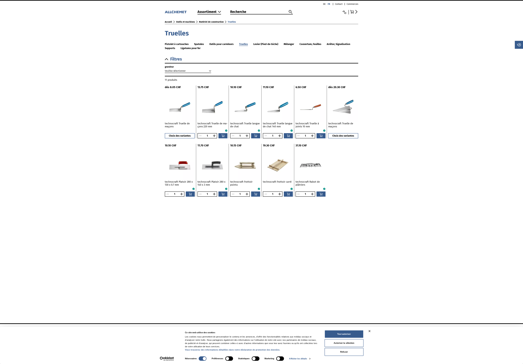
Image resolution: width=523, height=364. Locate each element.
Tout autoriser (344, 334)
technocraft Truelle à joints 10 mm (307, 125)
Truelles (232, 22)
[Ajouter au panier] (222, 135)
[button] (261, 59)
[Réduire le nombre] (200, 135)
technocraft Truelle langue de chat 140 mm (277, 125)
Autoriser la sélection (344, 343)
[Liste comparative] (344, 12)
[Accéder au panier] (354, 12)
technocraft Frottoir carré (277, 181)
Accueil (168, 22)
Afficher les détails (298, 358)
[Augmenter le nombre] (215, 135)
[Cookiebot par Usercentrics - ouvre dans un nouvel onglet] (167, 359)
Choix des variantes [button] (180, 135)
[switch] (229, 358)
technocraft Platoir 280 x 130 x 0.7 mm (179, 183)
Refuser (344, 352)
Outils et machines (185, 22)
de (324, 4)
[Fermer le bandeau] (369, 331)
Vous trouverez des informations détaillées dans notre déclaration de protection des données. (232, 350)
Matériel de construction (211, 22)
